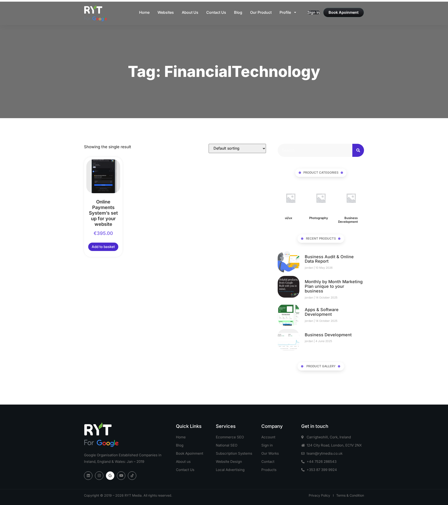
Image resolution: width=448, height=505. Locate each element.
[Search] (358, 150)
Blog (238, 12)
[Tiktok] (132, 475)
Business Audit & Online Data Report (329, 259)
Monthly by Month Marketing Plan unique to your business (334, 286)
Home (144, 12)
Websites (166, 12)
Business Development (328, 334)
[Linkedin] (88, 475)
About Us (190, 12)
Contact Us (216, 12)
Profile (285, 12)
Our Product (261, 12)
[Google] (110, 475)
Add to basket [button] (103, 246)
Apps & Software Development (322, 312)
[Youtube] (121, 475)
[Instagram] (99, 475)
